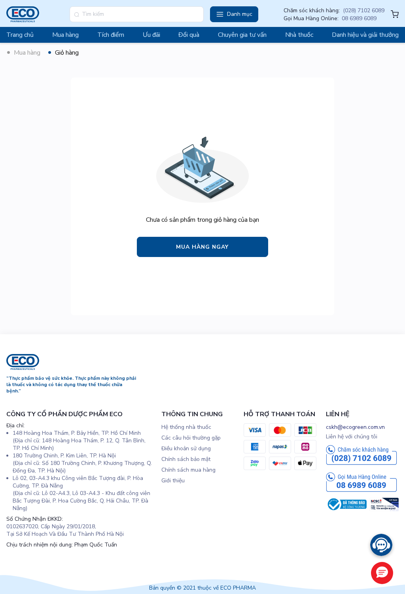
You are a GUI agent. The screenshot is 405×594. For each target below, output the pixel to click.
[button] (234, 14)
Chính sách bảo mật (185, 459)
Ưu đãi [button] (151, 34)
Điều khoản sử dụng (186, 448)
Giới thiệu (173, 480)
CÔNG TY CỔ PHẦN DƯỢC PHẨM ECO (64, 414)
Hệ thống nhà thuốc (186, 427)
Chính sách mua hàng (188, 470)
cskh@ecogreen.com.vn (355, 427)
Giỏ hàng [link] (67, 52)
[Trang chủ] (22, 368)
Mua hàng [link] (27, 52)
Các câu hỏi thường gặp (191, 438)
